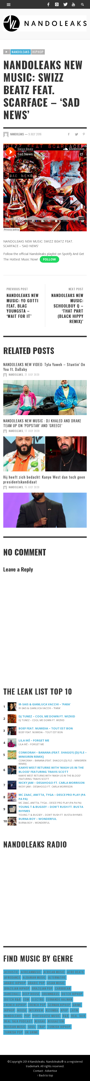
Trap (41, 1026)
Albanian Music (34, 977)
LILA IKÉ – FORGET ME (34, 740)
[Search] (8, 4)
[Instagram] (57, 4)
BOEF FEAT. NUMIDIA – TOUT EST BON (46, 728)
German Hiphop (59, 1004)
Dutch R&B (12, 999)
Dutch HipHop (72, 993)
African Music (54, 972)
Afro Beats (75, 972)
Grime (77, 1004)
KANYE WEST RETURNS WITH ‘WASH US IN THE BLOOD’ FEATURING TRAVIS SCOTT (51, 770)
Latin (74, 1010)
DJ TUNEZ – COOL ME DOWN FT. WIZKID (47, 716)
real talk (78, 1015)
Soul (31, 1026)
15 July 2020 (32, 487)
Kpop (64, 1010)
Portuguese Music (46, 1015)
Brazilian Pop (42, 988)
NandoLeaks (16, 374)
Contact (38, 1070)
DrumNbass (50, 993)
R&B (66, 1015)
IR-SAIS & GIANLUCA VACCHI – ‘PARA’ (45, 704)
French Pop (37, 1004)
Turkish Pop (13, 1032)
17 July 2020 (32, 431)
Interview (36, 1010)
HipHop (38, 51)
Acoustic (11, 972)
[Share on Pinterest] (84, 134)
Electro (38, 999)
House (21, 1010)
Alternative (57, 977)
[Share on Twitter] (76, 134)
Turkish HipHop (59, 1026)
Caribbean (62, 988)
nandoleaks (13, 1015)
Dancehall (12, 993)
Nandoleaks (21, 51)
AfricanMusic (31, 972)
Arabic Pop (36, 982)
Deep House (31, 993)
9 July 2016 (35, 134)
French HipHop (15, 1004)
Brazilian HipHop (16, 988)
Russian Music (15, 1026)
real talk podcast (18, 1021)
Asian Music (56, 982)
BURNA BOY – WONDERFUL (38, 819)
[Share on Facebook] (69, 134)
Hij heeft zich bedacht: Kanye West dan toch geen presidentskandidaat (44, 479)
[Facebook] (48, 4)
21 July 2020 (32, 374)
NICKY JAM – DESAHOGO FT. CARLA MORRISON (52, 783)
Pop (27, 1015)
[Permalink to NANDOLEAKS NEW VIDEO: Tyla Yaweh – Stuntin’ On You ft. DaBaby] (45, 397)
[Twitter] (65, 4)
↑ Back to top (45, 1075)
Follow (49, 259)
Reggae (40, 1021)
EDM (26, 999)
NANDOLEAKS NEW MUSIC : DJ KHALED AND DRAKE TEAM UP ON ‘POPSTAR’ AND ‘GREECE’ (42, 423)
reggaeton (56, 1021)
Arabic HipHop (15, 982)
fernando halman (59, 999)
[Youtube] (73, 4)
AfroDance (12, 977)
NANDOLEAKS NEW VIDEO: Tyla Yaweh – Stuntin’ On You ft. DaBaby (44, 367)
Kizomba (52, 1010)
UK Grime (31, 1032)
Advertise (51, 1070)
